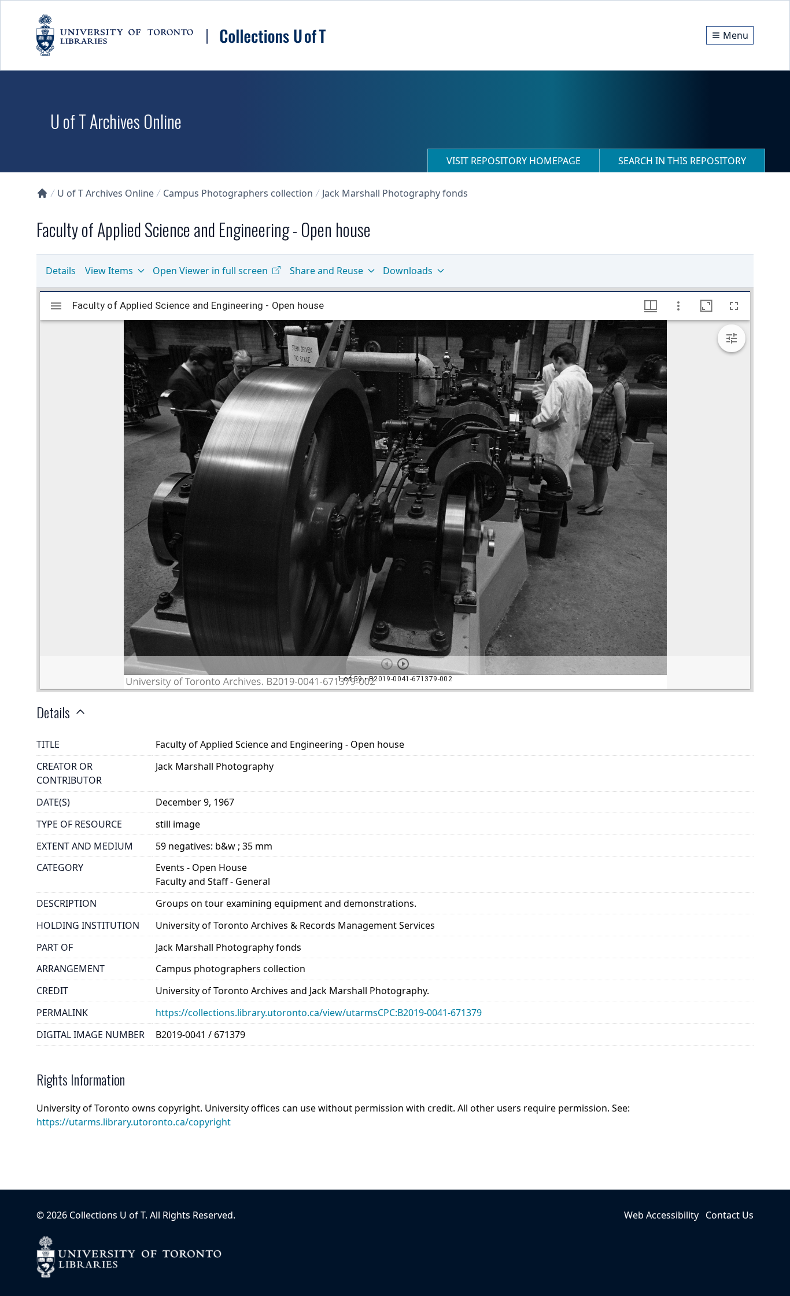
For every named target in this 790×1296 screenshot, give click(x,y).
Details (61, 270)
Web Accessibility (661, 1215)
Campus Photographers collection (238, 193)
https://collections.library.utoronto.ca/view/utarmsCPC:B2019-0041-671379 (319, 1012)
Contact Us (730, 1215)
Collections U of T (107, 1215)
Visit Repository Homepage (513, 160)
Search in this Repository (682, 160)
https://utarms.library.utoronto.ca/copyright (133, 1122)
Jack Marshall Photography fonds (395, 193)
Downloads (408, 270)
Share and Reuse (326, 270)
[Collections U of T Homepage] (42, 193)
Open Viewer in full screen (210, 270)
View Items (109, 270)
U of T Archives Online (105, 193)
